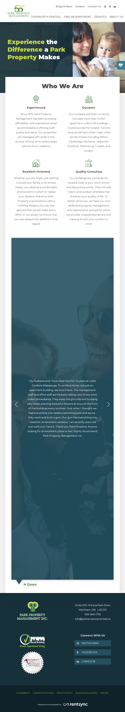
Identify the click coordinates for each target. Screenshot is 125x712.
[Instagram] (105, 6)
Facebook (89, 652)
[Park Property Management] (19, 11)
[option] (62, 413)
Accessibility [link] (23, 693)
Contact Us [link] (94, 6)
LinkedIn (88, 661)
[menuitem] (64, 6)
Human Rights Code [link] (43, 693)
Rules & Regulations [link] (86, 693)
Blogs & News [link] (64, 6)
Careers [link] (80, 6)
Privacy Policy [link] (64, 693)
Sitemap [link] (104, 693)
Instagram (90, 643)
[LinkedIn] (114, 6)
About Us (116, 16)
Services (100, 16)
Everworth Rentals (46, 16)
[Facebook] (110, 6)
